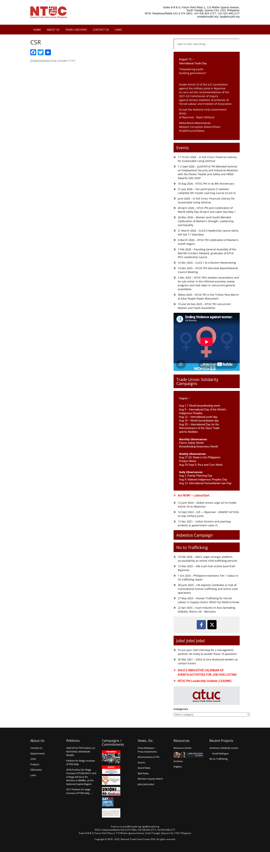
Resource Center (183, 748)
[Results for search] (207, 51)
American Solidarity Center (223, 748)
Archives (178, 761)
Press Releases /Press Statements (147, 749)
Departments (37, 753)
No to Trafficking (192, 547)
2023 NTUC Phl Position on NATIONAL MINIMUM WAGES (80, 751)
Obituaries (36, 769)
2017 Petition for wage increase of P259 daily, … (79, 791)
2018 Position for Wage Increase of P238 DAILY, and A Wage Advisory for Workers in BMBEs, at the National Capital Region (81, 777)
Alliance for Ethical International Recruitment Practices (111, 813)
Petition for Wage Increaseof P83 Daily (80, 762)
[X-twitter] (212, 624)
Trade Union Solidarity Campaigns (197, 381)
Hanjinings (111, 757)
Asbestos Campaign (194, 535)
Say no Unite (111, 801)
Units (33, 758)
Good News (144, 767)
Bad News (143, 773)
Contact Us (101, 29)
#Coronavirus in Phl (148, 757)
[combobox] (207, 44)
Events (182, 147)
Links (118, 29)
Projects (34, 764)
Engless (178, 766)
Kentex (111, 769)
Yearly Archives (76, 29)
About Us (53, 29)
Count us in (111, 780)
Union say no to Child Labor (111, 791)
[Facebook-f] (201, 624)
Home (37, 29)
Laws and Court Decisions (189, 755)
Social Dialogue (220, 753)
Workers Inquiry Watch (150, 778)
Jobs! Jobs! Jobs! (190, 640)
